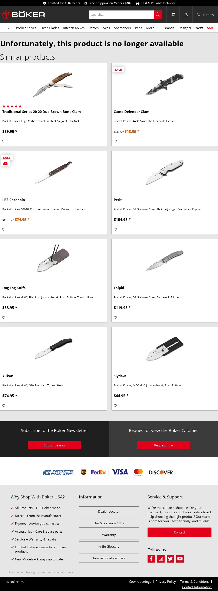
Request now (163, 445)
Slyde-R (120, 376)
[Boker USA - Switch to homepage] (23, 14)
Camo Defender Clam (131, 112)
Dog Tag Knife (14, 288)
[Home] (8, 28)
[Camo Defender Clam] (165, 84)
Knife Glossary (108, 546)
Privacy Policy (166, 581)
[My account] (186, 14)
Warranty (109, 535)
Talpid (119, 288)
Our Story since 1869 (109, 523)
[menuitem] (128, 14)
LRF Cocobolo (13, 200)
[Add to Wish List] (3, 141)
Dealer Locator (109, 511)
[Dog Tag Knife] (53, 260)
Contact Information (197, 587)
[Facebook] (152, 558)
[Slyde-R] (165, 348)
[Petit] (165, 172)
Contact (179, 532)
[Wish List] (173, 14)
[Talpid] (165, 260)
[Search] (158, 14)
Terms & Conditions (194, 581)
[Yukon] (53, 348)
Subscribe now (54, 445)
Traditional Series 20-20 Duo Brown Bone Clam (41, 112)
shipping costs (33, 572)
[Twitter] (171, 558)
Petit (118, 200)
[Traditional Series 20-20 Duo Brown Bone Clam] (53, 84)
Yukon (7, 376)
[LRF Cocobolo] (53, 172)
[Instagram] (162, 558)
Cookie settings (140, 581)
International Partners (109, 558)
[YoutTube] (180, 558)
